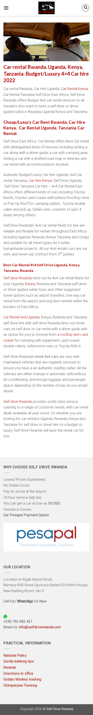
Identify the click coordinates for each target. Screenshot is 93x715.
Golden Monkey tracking (22, 679)
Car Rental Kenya (74, 89)
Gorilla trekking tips (18, 661)
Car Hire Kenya (40, 180)
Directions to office (18, 673)
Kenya (30, 284)
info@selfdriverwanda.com (40, 627)
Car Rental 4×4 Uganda (21, 317)
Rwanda (9, 667)
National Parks (14, 655)
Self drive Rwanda (17, 278)
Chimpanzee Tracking (20, 685)
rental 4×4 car (45, 356)
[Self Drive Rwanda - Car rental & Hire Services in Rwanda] (46, 8)
